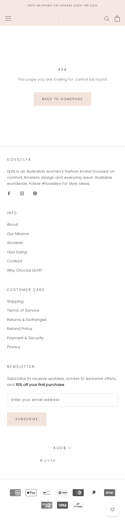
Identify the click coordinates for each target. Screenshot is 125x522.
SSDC (79, 460)
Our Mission (18, 233)
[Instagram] (22, 193)
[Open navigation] (8, 19)
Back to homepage (62, 99)
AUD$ (59, 448)
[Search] (107, 18)
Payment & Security (25, 338)
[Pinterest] (35, 193)
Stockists (15, 242)
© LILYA (48, 460)
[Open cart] (117, 18)
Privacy (13, 347)
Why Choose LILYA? (24, 270)
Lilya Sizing (17, 252)
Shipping (15, 301)
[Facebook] (9, 193)
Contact (14, 261)
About (12, 224)
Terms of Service (23, 310)
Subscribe (26, 419)
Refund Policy (19, 328)
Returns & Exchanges (27, 319)
